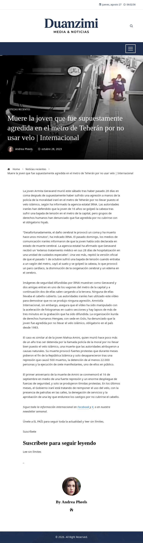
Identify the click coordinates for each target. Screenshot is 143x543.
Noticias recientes (18, 109)
